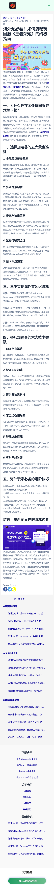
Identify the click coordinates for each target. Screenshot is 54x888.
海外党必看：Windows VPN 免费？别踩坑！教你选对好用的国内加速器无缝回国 (27, 636)
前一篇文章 (18, 599)
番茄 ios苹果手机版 (27, 771)
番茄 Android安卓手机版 (27, 777)
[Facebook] (5, 589)
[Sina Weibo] (14, 589)
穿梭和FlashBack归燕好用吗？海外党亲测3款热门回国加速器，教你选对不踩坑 (27, 621)
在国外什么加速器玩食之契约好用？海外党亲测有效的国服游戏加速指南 (27, 714)
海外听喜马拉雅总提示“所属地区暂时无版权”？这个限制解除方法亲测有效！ (27, 660)
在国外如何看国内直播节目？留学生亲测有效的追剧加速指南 (27, 691)
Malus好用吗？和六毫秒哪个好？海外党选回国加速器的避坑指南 (27, 644)
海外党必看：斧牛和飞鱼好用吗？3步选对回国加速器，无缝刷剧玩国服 (27, 613)
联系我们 (27, 809)
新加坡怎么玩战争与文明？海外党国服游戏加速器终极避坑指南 (27, 737)
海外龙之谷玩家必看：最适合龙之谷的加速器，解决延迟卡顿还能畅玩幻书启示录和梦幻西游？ (27, 722)
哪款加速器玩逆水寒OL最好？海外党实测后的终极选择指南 (27, 707)
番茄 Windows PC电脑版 (27, 759)
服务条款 (27, 791)
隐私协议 (27, 797)
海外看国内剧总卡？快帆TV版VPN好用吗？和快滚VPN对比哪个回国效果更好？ (27, 629)
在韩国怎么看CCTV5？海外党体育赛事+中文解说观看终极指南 (27, 668)
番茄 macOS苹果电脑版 (27, 765)
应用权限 (27, 803)
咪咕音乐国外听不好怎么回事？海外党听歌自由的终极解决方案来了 (27, 675)
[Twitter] (10, 589)
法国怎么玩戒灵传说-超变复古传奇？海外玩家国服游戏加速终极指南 (27, 730)
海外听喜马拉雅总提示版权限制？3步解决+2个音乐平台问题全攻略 (27, 683)
